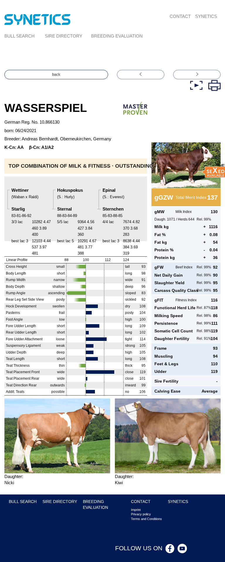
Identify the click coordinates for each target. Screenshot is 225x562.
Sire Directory (63, 35)
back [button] (56, 74)
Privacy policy (141, 514)
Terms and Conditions (146, 519)
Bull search (19, 35)
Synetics (206, 16)
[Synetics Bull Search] (37, 19)
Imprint (136, 509)
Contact (180, 16)
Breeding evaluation (117, 35)
